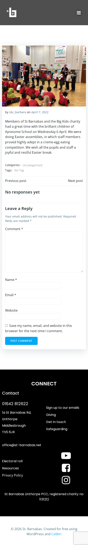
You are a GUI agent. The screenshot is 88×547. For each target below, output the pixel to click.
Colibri (56, 534)
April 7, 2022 (40, 112)
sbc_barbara (17, 112)
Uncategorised (32, 165)
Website (11, 310)
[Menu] (78, 12)
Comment (14, 229)
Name (11, 279)
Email (10, 295)
